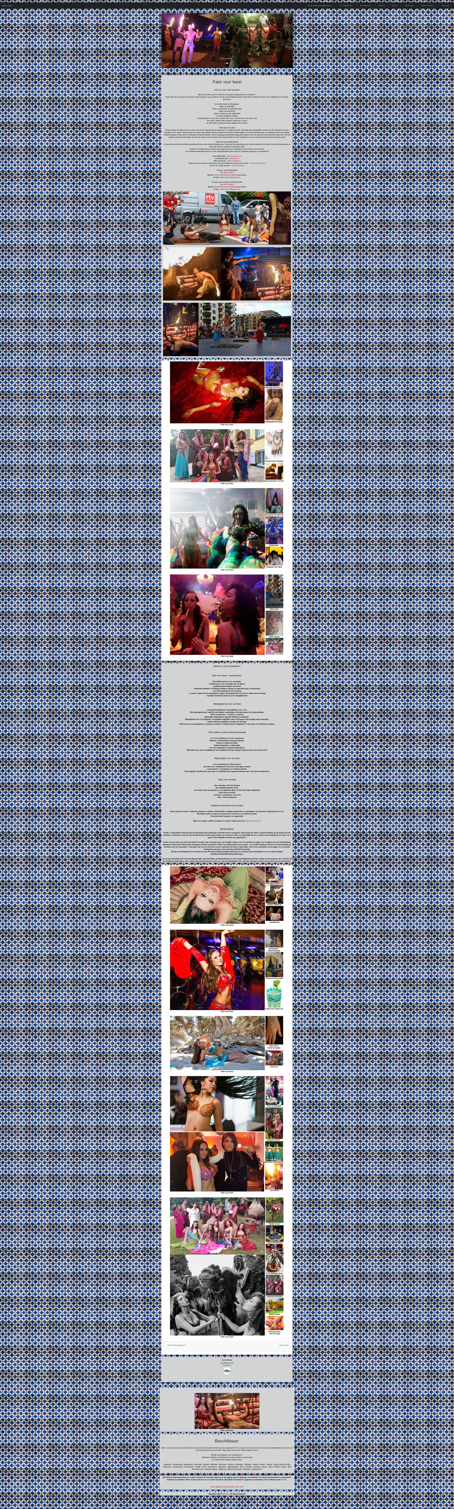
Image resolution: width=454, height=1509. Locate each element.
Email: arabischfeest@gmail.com (320, 5)
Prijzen (394, 5)
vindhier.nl (227, 1365)
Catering (381, 5)
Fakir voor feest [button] (427, 5)
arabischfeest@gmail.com (230, 177)
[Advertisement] (227, 1503)
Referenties (409, 5)
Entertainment (365, 5)
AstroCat (225, 1494)
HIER (284, 1479)
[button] (176, 1346)
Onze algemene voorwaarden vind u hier (227, 1486)
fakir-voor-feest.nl (234, 156)
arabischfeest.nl (237, 165)
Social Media (227, 1360)
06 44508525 (231, 187)
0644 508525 (231, 175)
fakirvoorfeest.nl (233, 161)
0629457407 (219, 187)
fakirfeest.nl (234, 158)
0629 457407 (219, 175)
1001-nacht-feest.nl (257, 163)
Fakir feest (7, 5)
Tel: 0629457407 (346, 5)
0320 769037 (229, 172)
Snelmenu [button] (445, 5)
